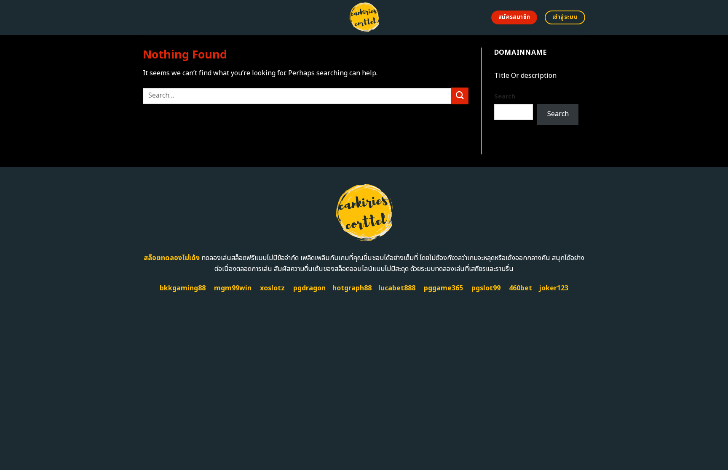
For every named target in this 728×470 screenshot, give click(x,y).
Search (504, 96)
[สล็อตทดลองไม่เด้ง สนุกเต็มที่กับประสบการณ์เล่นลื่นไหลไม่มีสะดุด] (364, 17)
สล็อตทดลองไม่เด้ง (172, 258)
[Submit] (459, 96)
